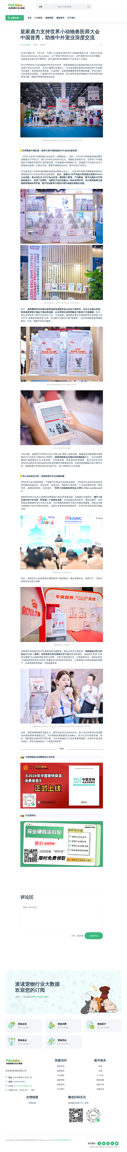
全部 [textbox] (40, 7)
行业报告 (39, 17)
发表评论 (94, 935)
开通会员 (100, 1089)
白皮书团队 (27, 45)
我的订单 (100, 1084)
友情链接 (32, 1103)
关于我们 (71, 17)
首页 (30, 17)
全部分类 (15, 18)
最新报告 (60, 1071)
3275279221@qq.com (23, 1086)
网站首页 (60, 1066)
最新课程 (49, 17)
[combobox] (46, 7)
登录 (100, 1066)
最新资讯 (60, 17)
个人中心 (100, 1075)
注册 (100, 1071)
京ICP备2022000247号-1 (62, 1140)
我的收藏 (100, 1080)
